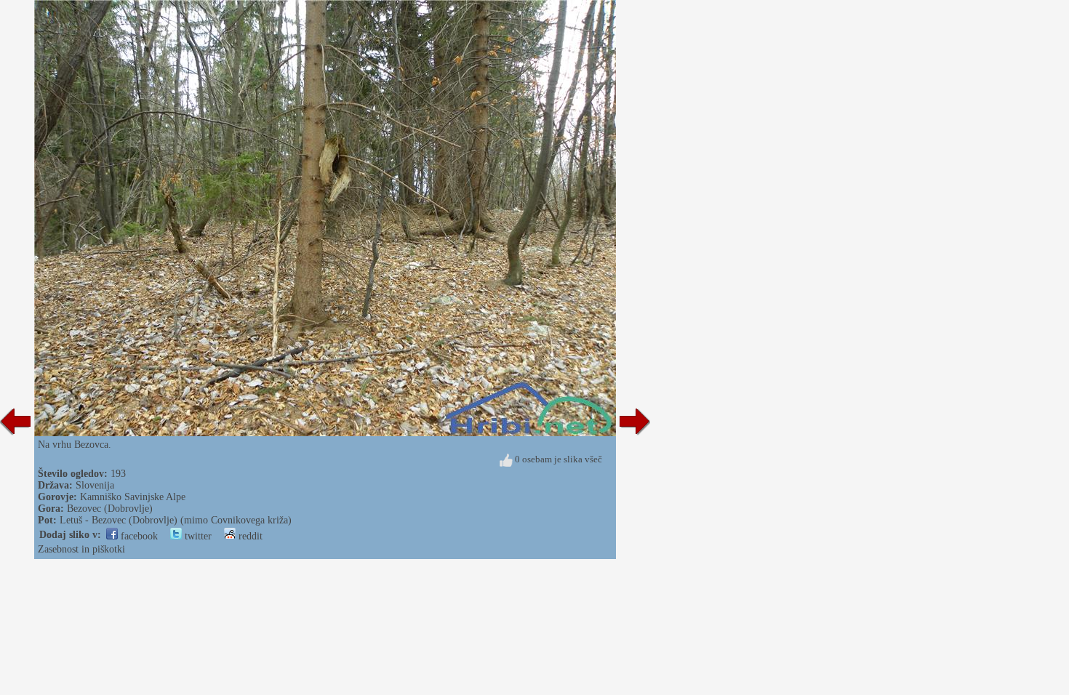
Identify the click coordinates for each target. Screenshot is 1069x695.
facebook (138, 536)
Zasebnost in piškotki (81, 549)
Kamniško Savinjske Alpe (132, 496)
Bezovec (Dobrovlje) (110, 508)
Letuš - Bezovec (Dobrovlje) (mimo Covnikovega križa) (176, 520)
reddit (249, 536)
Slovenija (95, 485)
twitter (197, 536)
